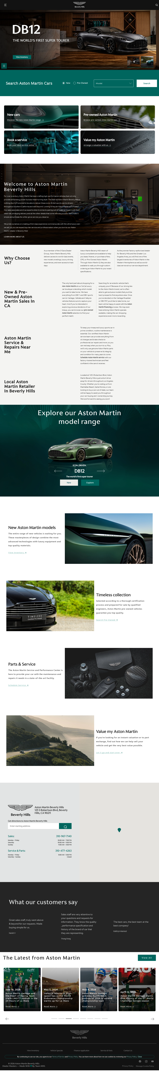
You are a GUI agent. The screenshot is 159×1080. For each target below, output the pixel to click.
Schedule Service (17, 685)
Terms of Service (58, 1057)
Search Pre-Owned (106, 620)
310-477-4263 (63, 850)
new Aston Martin (69, 286)
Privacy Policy (127, 1066)
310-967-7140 (64, 836)
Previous (134, 61)
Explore (90, 482)
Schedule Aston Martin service (92, 357)
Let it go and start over (108, 753)
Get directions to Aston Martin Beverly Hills (27, 821)
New (68, 83)
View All (147, 957)
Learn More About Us (14, 237)
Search (146, 83)
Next (147, 61)
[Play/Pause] (4, 66)
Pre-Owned (82, 83)
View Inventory (16, 553)
